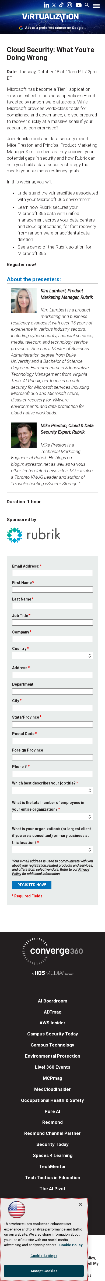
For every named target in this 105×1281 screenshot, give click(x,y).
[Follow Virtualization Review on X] (54, 5)
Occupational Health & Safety (52, 1100)
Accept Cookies (44, 1271)
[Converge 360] (52, 952)
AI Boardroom (52, 1001)
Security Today (52, 1144)
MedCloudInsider (52, 1089)
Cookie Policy (71, 1245)
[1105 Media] (52, 973)
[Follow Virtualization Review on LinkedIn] (46, 6)
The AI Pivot (52, 1188)
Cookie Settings (43, 1256)
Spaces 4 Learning (52, 1155)
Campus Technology (52, 1045)
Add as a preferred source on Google (54, 28)
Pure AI (52, 1111)
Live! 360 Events (52, 1067)
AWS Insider (52, 1022)
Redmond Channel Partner (52, 1133)
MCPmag (52, 1078)
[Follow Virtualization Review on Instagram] (69, 6)
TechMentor (52, 1166)
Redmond (52, 1122)
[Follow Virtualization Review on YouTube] (79, 5)
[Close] (80, 1204)
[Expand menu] (96, 7)
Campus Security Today (52, 1034)
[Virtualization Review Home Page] (52, 19)
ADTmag (52, 1012)
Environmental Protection (52, 1056)
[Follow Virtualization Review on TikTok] (61, 6)
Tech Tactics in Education (52, 1177)
